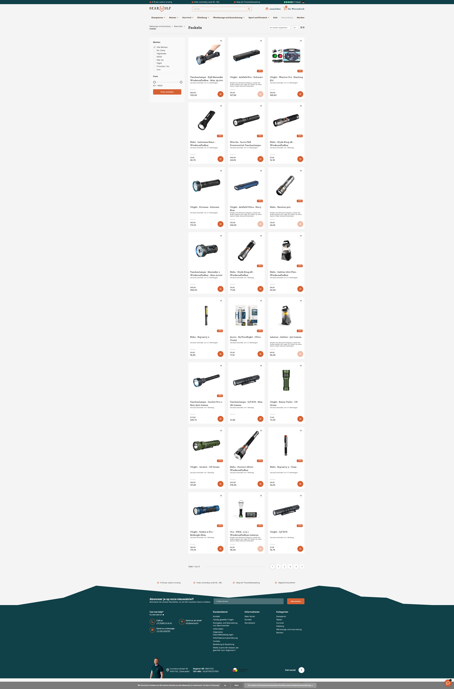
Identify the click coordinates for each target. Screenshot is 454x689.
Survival (186, 17)
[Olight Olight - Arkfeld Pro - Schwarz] (246, 55)
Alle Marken (162, 47)
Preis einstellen (167, 92)
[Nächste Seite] (302, 566)
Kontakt (216, 616)
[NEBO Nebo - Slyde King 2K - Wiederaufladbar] (286, 120)
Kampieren (157, 17)
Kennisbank (287, 17)
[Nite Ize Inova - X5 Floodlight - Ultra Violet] (246, 315)
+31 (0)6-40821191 (163, 631)
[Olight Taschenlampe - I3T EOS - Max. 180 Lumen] (246, 380)
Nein (237, 685)
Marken (279, 632)
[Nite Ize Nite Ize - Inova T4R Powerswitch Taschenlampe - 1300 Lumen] (246, 120)
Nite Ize (160, 60)
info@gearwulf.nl (192, 623)
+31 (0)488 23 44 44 (164, 623)
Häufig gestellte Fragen (223, 619)
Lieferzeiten (218, 629)
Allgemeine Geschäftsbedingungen (223, 633)
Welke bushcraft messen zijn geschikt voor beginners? (226, 648)
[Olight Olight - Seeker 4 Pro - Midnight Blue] (206, 510)
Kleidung (202, 17)
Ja (225, 685)
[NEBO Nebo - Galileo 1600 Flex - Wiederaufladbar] (286, 250)
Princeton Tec (163, 66)
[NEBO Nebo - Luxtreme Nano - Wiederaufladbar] (206, 120)
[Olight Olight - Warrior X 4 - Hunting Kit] (286, 55)
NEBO (159, 57)
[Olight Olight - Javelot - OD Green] (206, 445)
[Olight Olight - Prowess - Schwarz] (206, 185)
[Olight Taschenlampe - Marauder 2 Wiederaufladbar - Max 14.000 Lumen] (206, 250)
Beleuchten (178, 26)
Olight (159, 63)
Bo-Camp (161, 50)
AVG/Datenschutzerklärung (225, 638)
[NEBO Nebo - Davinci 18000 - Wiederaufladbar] (246, 445)
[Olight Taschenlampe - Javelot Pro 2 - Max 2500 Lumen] (206, 380)
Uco (158, 69)
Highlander (161, 53)
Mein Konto (250, 616)
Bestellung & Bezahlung (223, 644)
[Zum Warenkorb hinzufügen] (220, 94)
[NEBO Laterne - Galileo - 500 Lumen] (286, 315)
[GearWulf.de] (164, 8)
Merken (301, 17)
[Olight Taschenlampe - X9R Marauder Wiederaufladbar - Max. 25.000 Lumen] (206, 55)
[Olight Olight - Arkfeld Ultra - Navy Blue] (246, 185)
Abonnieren (296, 601)
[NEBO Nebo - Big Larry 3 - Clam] (286, 445)
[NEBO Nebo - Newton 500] (286, 185)
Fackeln (153, 29)
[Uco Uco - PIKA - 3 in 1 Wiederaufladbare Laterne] (246, 510)
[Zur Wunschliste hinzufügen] (221, 41)
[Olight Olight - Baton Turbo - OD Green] (286, 380)
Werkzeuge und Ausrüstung (227, 17)
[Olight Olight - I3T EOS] (286, 510)
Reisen (172, 17)
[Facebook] (301, 670)
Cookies (216, 641)
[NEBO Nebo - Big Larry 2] (206, 315)
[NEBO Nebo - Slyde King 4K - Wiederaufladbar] (246, 250)
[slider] (154, 82)
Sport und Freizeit (258, 17)
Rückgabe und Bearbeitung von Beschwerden (225, 624)
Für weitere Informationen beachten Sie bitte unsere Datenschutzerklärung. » (280, 685)
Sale (275, 17)
